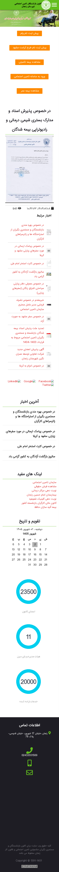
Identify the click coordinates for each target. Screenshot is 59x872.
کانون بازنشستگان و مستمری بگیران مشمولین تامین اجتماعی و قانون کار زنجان (32, 5)
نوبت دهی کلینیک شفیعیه (42, 499)
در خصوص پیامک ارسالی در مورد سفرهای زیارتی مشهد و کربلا (29, 251)
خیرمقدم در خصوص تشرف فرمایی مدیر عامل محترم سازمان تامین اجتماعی (30, 305)
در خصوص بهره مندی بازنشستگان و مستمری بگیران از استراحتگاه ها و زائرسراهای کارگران (27, 232)
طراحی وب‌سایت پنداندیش (29, 866)
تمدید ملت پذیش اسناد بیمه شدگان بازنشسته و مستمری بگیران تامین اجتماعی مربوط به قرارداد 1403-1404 (27, 335)
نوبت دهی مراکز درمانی (44, 490)
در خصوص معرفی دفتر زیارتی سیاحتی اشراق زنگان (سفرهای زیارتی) (28, 288)
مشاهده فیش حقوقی (45, 486)
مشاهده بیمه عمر (29, 91)
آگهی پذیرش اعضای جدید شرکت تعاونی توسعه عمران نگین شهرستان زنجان (30, 354)
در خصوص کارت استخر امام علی (27, 263)
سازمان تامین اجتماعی (44, 482)
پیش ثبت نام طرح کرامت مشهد (29, 47)
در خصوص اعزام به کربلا (31, 366)
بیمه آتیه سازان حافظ (45, 507)
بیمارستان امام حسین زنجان (41, 495)
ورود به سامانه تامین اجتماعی (29, 76)
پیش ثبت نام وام (29, 33)
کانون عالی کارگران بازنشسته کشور (39, 503)
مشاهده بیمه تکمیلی (29, 62)
